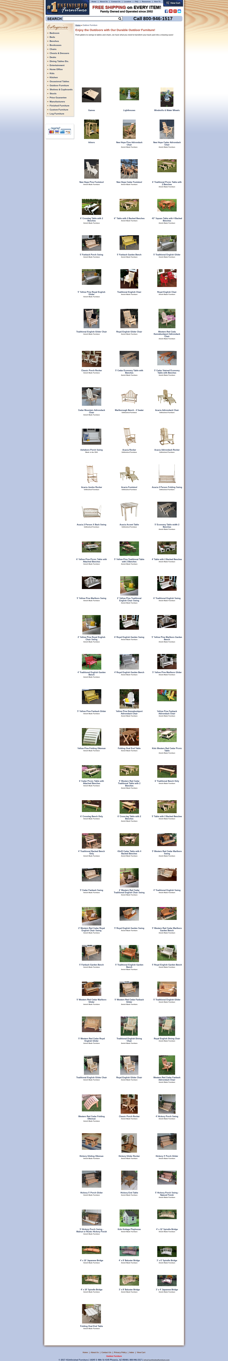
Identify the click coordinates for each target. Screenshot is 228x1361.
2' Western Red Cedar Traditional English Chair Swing (129, 891)
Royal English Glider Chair (129, 332)
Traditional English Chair (129, 292)
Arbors (91, 142)
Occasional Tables (59, 81)
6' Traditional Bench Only (167, 781)
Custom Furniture (59, 109)
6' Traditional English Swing (167, 598)
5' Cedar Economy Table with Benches (129, 371)
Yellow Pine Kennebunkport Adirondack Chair (129, 712)
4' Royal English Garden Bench (129, 672)
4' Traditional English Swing (167, 890)
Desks (53, 57)
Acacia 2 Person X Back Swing (91, 524)
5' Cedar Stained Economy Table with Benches (167, 371)
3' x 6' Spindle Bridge (167, 1260)
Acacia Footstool (129, 487)
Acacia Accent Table (129, 524)
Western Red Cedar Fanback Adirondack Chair (166, 1078)
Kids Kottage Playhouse (129, 1229)
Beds (52, 37)
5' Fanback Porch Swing (91, 255)
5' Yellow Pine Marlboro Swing (91, 598)
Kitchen (54, 77)
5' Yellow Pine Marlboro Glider (167, 672)
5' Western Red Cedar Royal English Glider (91, 1039)
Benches (54, 41)
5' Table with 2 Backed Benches (167, 816)
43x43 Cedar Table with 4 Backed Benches (129, 852)
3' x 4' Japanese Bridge (167, 1289)
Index (131, 1352)
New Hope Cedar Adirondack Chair (167, 143)
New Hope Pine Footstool (91, 182)
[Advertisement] (114, 60)
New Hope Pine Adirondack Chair (129, 143)
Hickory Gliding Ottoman (91, 1156)
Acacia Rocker (129, 450)
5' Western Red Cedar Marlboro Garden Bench (167, 929)
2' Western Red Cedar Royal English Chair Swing (91, 929)
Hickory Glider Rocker (129, 1156)
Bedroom (54, 33)
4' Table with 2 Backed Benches (167, 559)
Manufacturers (57, 101)
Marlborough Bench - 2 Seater (129, 410)
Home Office (56, 69)
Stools (53, 93)
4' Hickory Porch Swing (167, 1116)
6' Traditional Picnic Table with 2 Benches (167, 183)
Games (91, 110)
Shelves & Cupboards (61, 89)
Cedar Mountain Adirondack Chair (91, 411)
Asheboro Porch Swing (91, 450)
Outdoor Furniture (59, 85)
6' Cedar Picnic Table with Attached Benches (91, 782)
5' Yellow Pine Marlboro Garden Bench (167, 638)
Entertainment (57, 65)
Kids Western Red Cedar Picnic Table (167, 749)
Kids (52, 73)
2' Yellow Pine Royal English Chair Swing (91, 638)
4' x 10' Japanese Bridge (91, 1260)
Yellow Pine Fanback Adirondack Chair (167, 712)
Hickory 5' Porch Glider (91, 1193)
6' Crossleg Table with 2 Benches (91, 219)
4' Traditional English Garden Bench (92, 673)
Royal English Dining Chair (167, 1038)
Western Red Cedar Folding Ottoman (91, 1117)
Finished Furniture (59, 105)
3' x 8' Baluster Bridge (129, 1289)
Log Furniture (57, 113)
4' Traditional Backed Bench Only (91, 852)
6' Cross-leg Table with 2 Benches (129, 817)
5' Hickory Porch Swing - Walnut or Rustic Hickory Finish (91, 1230)
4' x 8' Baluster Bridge (129, 1260)
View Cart (141, 1352)
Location (127, 1)
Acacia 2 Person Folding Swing (167, 487)
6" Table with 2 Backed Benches (129, 218)
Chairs (53, 49)
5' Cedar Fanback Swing (91, 890)
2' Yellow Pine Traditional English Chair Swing (129, 599)
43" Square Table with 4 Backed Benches (167, 219)
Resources (146, 1)
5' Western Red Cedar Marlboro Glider (91, 1001)
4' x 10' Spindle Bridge (91, 1289)
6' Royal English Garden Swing (129, 637)
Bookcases (55, 45)
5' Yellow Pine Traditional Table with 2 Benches (129, 560)
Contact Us (115, 1)
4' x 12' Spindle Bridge (167, 1229)
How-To (157, 1)
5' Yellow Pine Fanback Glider (91, 711)
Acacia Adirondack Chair (167, 410)
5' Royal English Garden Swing (129, 928)
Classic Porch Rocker (91, 370)
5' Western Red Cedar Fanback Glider (129, 1001)
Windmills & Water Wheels (167, 110)
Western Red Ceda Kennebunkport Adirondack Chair (167, 334)
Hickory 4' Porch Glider (167, 1156)
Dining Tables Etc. (59, 61)
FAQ (136, 1)
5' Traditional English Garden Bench (129, 966)
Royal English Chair (167, 292)
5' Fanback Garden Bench (129, 255)
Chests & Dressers (59, 53)
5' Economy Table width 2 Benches (167, 525)
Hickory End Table (129, 1193)
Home (94, 1)
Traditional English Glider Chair (91, 332)
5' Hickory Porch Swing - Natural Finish (167, 1194)
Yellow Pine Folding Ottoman (91, 748)
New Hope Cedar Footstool (129, 182)
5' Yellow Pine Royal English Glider (91, 293)
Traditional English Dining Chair (129, 1039)
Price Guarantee (58, 97)
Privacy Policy (120, 1352)
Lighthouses (129, 110)
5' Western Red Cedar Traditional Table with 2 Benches (129, 783)
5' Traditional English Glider (166, 255)
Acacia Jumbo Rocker (91, 487)
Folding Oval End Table (129, 748)
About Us (104, 1)
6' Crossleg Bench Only (91, 816)
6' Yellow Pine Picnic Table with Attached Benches (91, 560)
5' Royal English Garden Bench (167, 965)
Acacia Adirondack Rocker (167, 450)
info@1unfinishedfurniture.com (157, 1360)
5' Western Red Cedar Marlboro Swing (167, 852)
